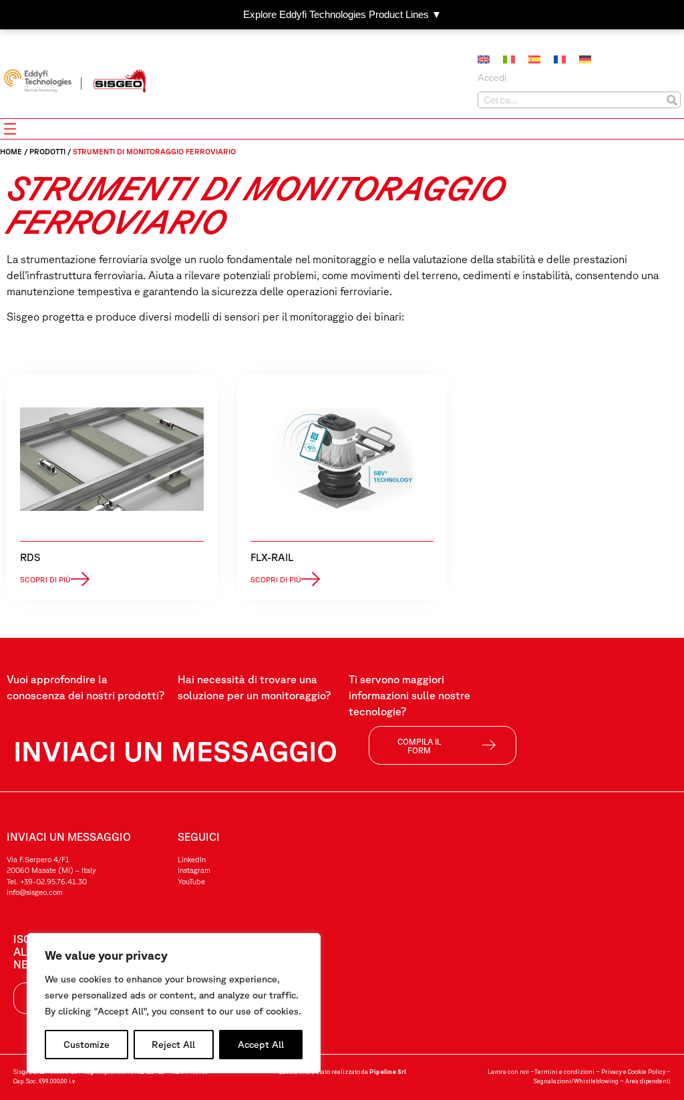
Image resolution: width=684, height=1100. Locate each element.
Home (11, 151)
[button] (55, 579)
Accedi (492, 77)
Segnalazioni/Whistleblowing (576, 1081)
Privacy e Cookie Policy (633, 1072)
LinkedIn (192, 859)
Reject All (173, 1044)
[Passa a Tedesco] (585, 59)
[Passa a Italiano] (509, 59)
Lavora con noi (508, 1072)
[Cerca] (671, 100)
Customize (86, 1044)
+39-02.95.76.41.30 (53, 881)
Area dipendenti (648, 1081)
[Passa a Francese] (559, 59)
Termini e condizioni (564, 1072)
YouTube (191, 881)
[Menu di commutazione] (10, 129)
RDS (30, 557)
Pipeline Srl (387, 1072)
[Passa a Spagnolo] (534, 59)
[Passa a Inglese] (483, 59)
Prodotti (47, 151)
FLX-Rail (271, 557)
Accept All (261, 1044)
